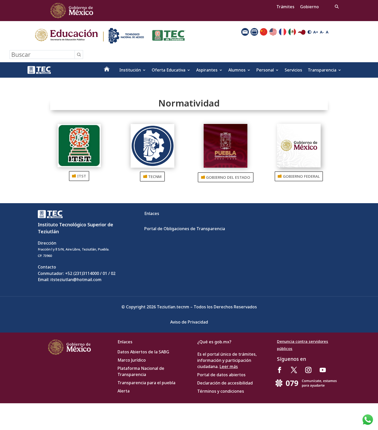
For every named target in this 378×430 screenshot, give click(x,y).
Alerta (124, 391)
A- (322, 32)
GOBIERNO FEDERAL (301, 176)
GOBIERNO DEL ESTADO (228, 177)
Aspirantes (207, 70)
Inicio (107, 71)
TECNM (154, 176)
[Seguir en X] (294, 370)
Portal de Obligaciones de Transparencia (184, 228)
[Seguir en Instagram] (308, 370)
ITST (81, 175)
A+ (315, 32)
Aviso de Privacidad (189, 322)
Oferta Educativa (168, 70)
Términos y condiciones (220, 391)
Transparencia (322, 70)
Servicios (293, 70)
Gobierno (309, 7)
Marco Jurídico (132, 360)
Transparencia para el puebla (146, 383)
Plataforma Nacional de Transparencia (141, 371)
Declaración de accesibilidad (225, 383)
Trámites (285, 7)
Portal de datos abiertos (221, 375)
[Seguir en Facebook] (279, 370)
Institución (130, 70)
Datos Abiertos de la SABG (143, 352)
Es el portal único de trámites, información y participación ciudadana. (227, 360)
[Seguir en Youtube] (323, 370)
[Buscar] (79, 54)
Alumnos (237, 70)
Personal (265, 70)
